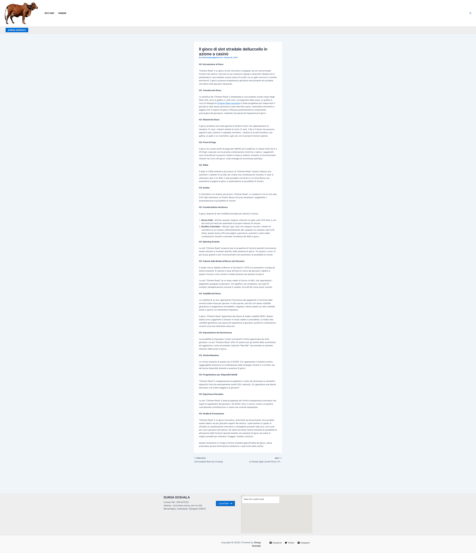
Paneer (62, 13)
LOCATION (224, 503)
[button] (470, 13)
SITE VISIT (49, 13)
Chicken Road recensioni (228, 103)
